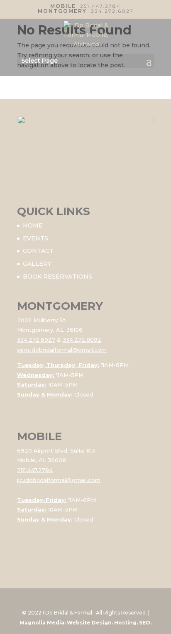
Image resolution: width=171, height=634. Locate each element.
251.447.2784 (100, 6)
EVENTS (35, 238)
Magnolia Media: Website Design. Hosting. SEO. (85, 622)
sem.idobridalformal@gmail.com (62, 349)
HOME (33, 225)
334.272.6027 (112, 11)
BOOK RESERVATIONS (57, 276)
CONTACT (38, 251)
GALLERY (37, 263)
